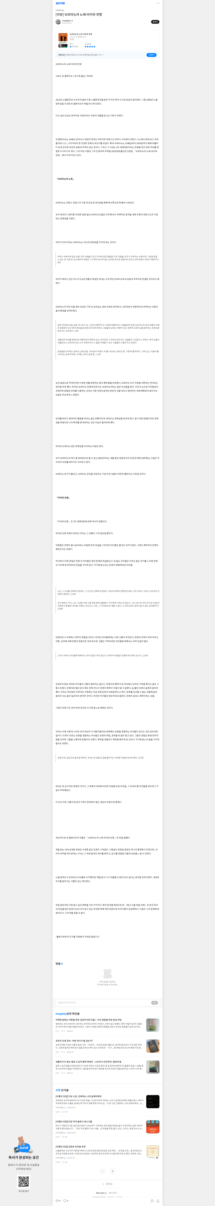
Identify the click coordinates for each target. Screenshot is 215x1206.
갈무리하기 (152, 1200)
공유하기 (157, 1200)
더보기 (157, 3)
